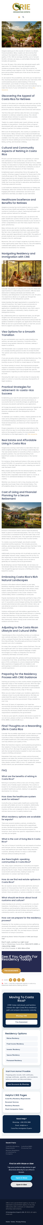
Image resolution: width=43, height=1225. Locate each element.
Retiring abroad (22, 985)
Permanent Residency (14, 1060)
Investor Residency (13, 1049)
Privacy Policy (21, 1222)
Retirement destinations (9, 985)
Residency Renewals (12, 1105)
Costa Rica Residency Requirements (17, 1098)
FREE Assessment (11, 971)
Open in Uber (21, 1185)
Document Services (12, 1102)
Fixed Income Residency (15, 1044)
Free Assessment (21, 1022)
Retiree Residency (13, 1038)
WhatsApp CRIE (21, 1016)
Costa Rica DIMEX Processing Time (26, 1147)
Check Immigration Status (14, 1109)
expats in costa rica (29, 983)
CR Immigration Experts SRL (15, 1212)
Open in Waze (21, 1178)
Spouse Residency (13, 1055)
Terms (13, 1222)
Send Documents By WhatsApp (18, 1084)
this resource (32, 434)
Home (8, 1222)
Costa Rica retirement (15, 983)
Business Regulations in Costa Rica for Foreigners (12, 1152)
